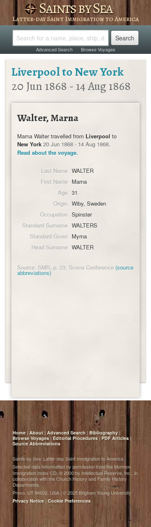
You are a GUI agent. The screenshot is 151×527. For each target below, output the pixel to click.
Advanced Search (54, 49)
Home (19, 432)
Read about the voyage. (47, 152)
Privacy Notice (28, 501)
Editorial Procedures (75, 438)
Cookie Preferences (69, 501)
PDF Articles (115, 438)
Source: (26, 267)
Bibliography (103, 432)
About (36, 432)
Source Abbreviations (36, 443)
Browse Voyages (98, 49)
